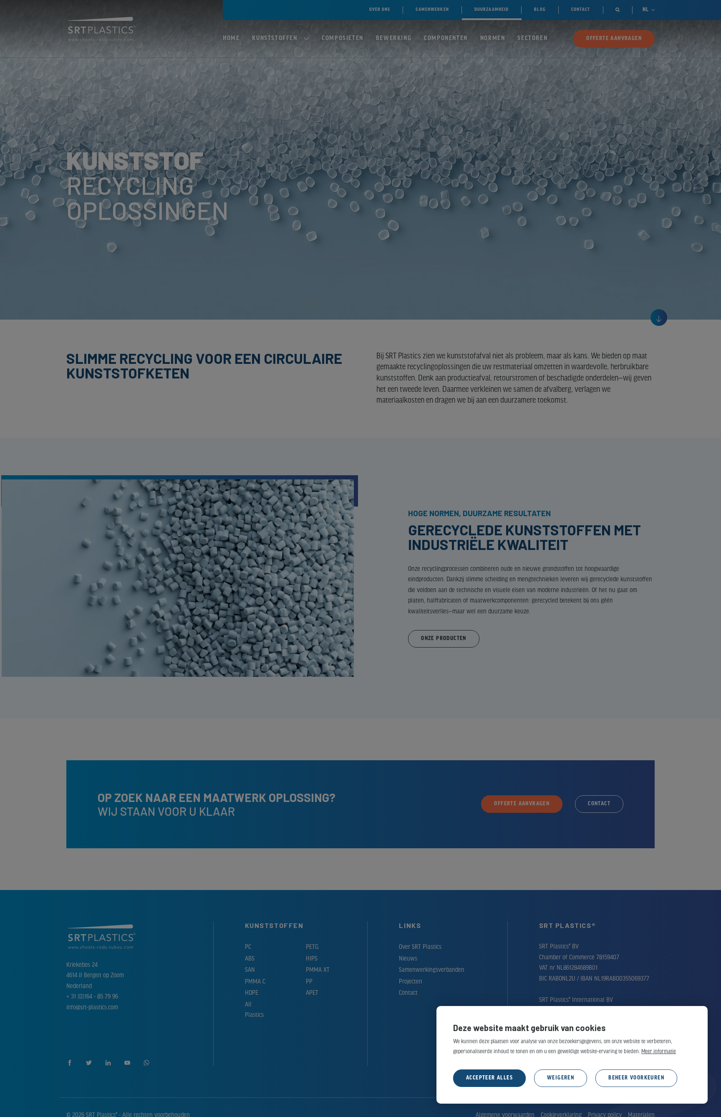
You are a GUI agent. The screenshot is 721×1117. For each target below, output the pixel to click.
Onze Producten (443, 638)
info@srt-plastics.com (92, 1007)
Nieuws (408, 959)
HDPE (251, 993)
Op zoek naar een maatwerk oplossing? (216, 797)
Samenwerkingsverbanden (431, 970)
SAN (250, 970)
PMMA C (255, 981)
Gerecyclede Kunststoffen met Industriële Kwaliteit (524, 537)
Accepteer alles (489, 1078)
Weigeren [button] (560, 1078)
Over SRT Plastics (420, 947)
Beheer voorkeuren (636, 1078)
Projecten (410, 981)
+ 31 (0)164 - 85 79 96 (92, 996)
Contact (408, 993)
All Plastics (254, 1010)
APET (312, 993)
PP (309, 981)
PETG (312, 947)
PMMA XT (318, 970)
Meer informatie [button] (658, 1052)
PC (248, 947)
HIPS (312, 959)
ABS (250, 959)
